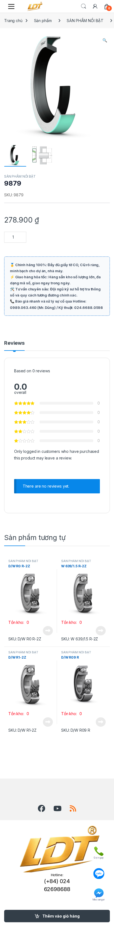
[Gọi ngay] (98, 850)
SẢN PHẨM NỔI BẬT (85, 20)
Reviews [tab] (14, 343)
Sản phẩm (43, 20)
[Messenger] (98, 892)
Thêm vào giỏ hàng (61, 916)
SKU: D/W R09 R (75, 730)
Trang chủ (13, 20)
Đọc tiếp (48, 630)
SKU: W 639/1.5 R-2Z (79, 639)
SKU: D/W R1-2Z (22, 730)
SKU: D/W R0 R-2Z (24, 639)
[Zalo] (98, 871)
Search (84, 6)
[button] (104, 40)
